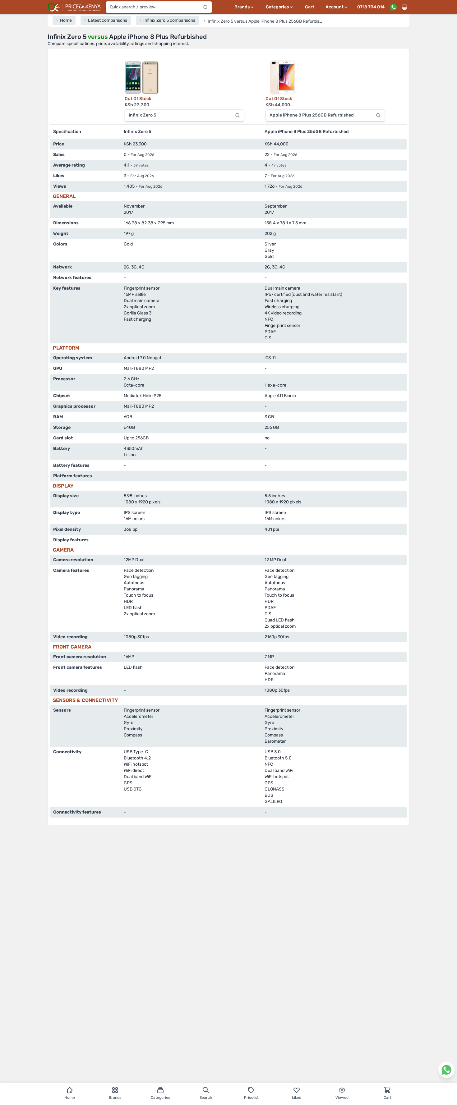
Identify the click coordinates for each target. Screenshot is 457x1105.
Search (206, 1097)
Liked (296, 1097)
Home (69, 1097)
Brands (115, 1097)
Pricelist (251, 1097)
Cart (309, 7)
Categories (160, 1097)
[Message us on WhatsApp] (393, 7)
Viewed (342, 1097)
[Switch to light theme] (404, 7)
